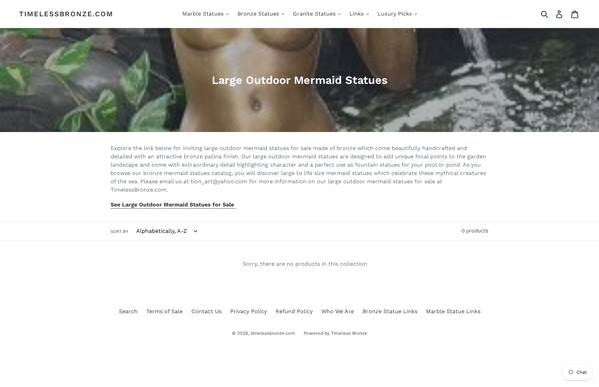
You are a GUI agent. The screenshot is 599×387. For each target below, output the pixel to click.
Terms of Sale (164, 311)
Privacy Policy (248, 311)
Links (357, 13)
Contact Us (206, 311)
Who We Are (337, 311)
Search (128, 311)
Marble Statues (203, 13)
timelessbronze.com (66, 14)
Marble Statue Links (453, 311)
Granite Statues (315, 13)
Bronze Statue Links (390, 311)
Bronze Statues (259, 13)
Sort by (119, 231)
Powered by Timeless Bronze (335, 333)
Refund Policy (294, 311)
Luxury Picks (395, 13)
